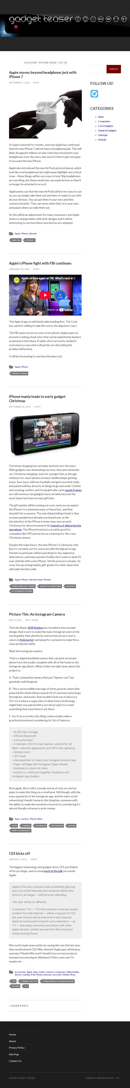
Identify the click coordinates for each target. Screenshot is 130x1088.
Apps (17, 819)
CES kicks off (19, 853)
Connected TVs (29, 981)
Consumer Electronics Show (58, 981)
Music (73, 974)
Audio (42, 972)
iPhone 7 (30, 240)
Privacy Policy (17, 1047)
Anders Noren (105, 1078)
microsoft (57, 974)
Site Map (14, 1054)
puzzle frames (73, 490)
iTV (26, 986)
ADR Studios (35, 627)
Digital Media (73, 972)
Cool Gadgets (105, 125)
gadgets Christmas (50, 586)
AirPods (16, 240)
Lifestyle (33, 233)
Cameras (25, 819)
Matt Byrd (31, 620)
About (12, 1041)
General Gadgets (107, 130)
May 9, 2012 (15, 620)
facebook (41, 825)
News (39, 819)
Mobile (65, 974)
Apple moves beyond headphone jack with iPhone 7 (42, 74)
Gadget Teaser (26, 1078)
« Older (18, 1005)
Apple (17, 233)
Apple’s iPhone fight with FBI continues (40, 263)
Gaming (26, 974)
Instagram (57, 825)
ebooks (18, 974)
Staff (36, 82)
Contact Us (15, 1060)
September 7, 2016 (19, 82)
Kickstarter (26, 640)
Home (12, 1034)
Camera (26, 825)
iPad (33, 974)
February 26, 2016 (19, 269)
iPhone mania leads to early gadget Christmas (37, 398)
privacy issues (19, 373)
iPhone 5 (70, 586)
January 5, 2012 (18, 859)
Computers (60, 972)
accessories (20, 972)
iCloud (15, 986)
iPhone (24, 233)
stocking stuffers (22, 591)
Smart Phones (44, 579)
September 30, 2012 (20, 406)
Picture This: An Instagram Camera (37, 614)
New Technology (21, 830)
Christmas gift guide (23, 586)
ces (14, 981)
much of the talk (53, 871)
